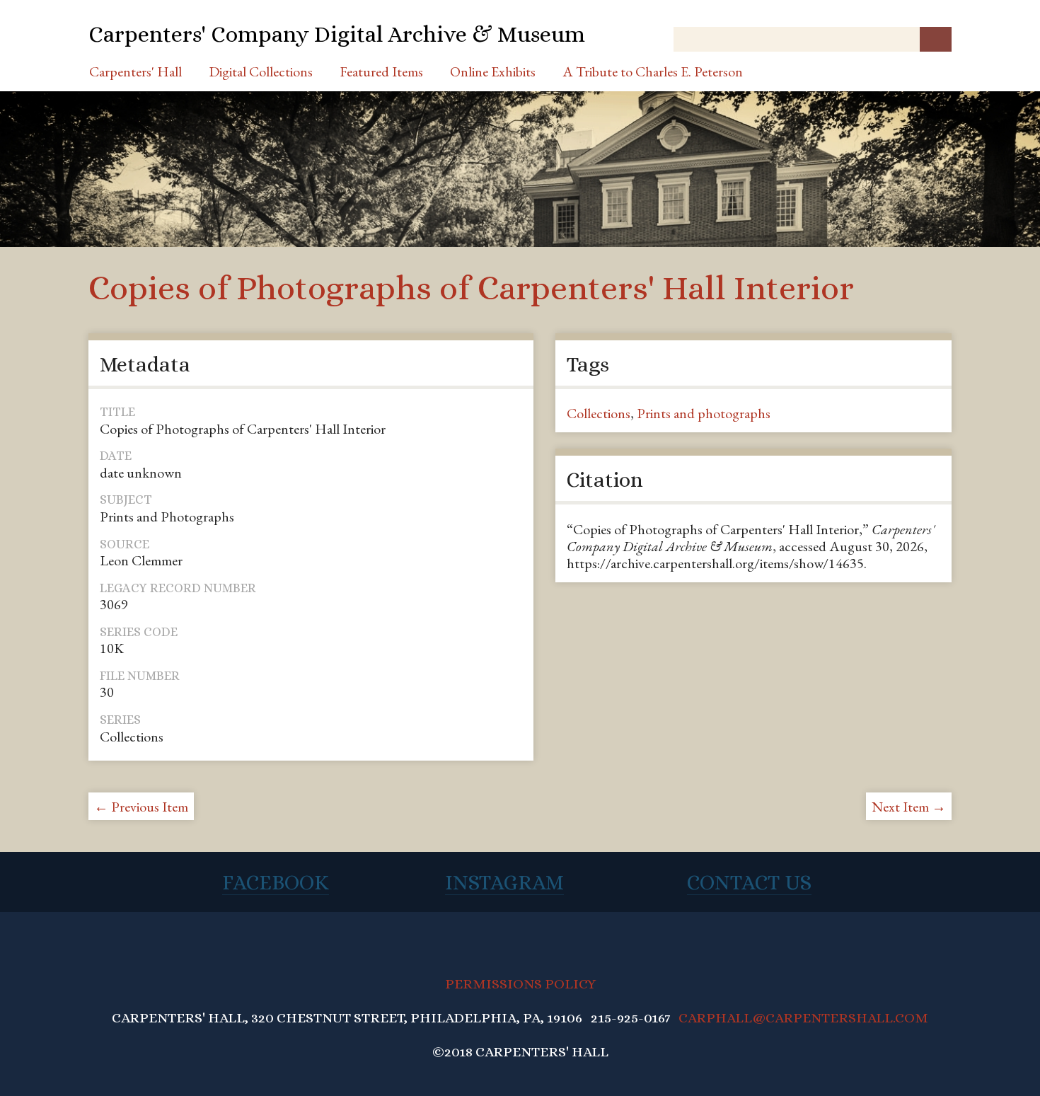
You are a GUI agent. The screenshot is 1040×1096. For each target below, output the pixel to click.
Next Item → (909, 806)
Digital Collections (261, 71)
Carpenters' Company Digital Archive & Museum (336, 34)
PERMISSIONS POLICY (520, 984)
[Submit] (936, 39)
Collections (598, 413)
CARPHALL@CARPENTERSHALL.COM (803, 1018)
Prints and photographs (703, 413)
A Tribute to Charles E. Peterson (652, 71)
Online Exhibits (493, 71)
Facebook (275, 882)
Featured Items (381, 71)
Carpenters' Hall (135, 71)
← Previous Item (141, 806)
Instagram (504, 882)
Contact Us (749, 882)
